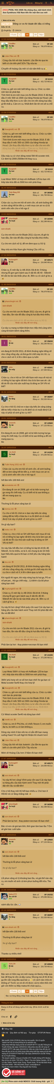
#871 (50, 392)
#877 (50, 835)
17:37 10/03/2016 (8, 759)
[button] (3, 3)
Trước (14, 35)
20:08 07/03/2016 (8, 164)
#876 (50, 800)
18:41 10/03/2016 (8, 800)
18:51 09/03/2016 (8, 336)
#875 (50, 759)
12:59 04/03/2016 (8, 39)
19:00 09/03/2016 (8, 363)
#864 (50, 164)
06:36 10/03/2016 (8, 392)
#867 (50, 255)
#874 (50, 650)
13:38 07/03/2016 (8, 112)
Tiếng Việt (8, 1029)
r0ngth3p (7, 30)
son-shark (5, 229)
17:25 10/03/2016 (8, 650)
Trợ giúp (32, 1033)
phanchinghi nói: (12, 301)
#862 (50, 74)
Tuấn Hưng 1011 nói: (13, 464)
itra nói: (8, 562)
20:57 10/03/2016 (8, 835)
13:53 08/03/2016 (8, 214)
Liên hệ (5, 1033)
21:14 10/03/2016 (8, 910)
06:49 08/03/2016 (8, 188)
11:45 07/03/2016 (8, 74)
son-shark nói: (11, 775)
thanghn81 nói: (11, 129)
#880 (50, 959)
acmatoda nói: (11, 485)
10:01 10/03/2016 (8, 418)
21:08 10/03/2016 (8, 890)
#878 (50, 890)
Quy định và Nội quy (18, 1033)
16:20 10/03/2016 (8, 447)
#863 (50, 112)
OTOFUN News (44, 1033)
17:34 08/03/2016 (8, 255)
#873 (50, 447)
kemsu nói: (9, 509)
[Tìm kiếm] (51, 3)
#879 (50, 910)
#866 (50, 214)
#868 (50, 284)
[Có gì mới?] (46, 3)
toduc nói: (9, 530)
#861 (50, 39)
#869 (50, 336)
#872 (50, 418)
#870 (50, 363)
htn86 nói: (9, 720)
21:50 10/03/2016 (8, 959)
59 (35, 35)
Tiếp (40, 35)
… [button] (23, 35)
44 (27, 35)
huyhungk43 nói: (12, 589)
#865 (50, 188)
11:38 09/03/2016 (8, 284)
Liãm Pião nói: (11, 56)
